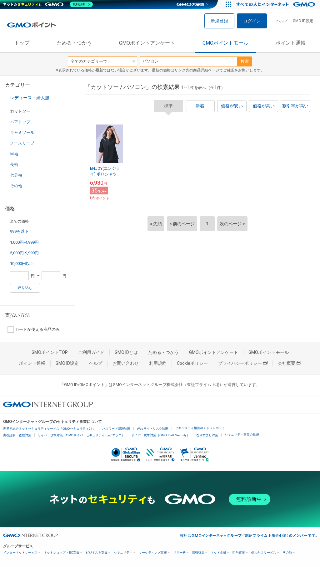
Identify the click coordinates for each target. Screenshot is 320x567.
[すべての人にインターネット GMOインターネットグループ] (276, 4)
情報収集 (198, 552)
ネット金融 (218, 552)
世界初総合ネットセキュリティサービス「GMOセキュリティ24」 (49, 428)
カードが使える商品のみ (37, 329)
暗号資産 (238, 552)
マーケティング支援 (153, 552)
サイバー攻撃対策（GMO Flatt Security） (160, 435)
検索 (245, 61)
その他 (16, 185)
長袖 (14, 164)
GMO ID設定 (303, 21)
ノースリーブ (22, 143)
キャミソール (22, 132)
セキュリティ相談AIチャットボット (200, 428)
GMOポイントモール (225, 43)
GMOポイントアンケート (147, 43)
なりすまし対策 (207, 435)
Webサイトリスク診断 (152, 428)
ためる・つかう (74, 43)
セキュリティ (123, 552)
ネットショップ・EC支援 (61, 552)
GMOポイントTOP (50, 352)
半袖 (14, 154)
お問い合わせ (125, 363)
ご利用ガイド (91, 352)
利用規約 (158, 363)
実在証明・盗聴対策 (17, 435)
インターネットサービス (20, 552)
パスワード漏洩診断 (116, 428)
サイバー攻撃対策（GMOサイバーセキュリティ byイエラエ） (81, 435)
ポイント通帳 (291, 43)
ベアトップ (20, 122)
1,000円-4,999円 (24, 242)
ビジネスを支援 (97, 552)
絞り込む (25, 288)
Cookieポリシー (192, 363)
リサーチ (179, 552)
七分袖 (16, 175)
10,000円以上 (22, 263)
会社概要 (286, 363)
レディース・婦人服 (29, 97)
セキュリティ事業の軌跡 (242, 434)
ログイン (252, 20)
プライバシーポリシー (240, 363)
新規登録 (219, 20)
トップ (21, 43)
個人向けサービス (263, 552)
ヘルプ (282, 21)
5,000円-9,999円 (24, 253)
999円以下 (19, 231)
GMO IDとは (126, 352)
